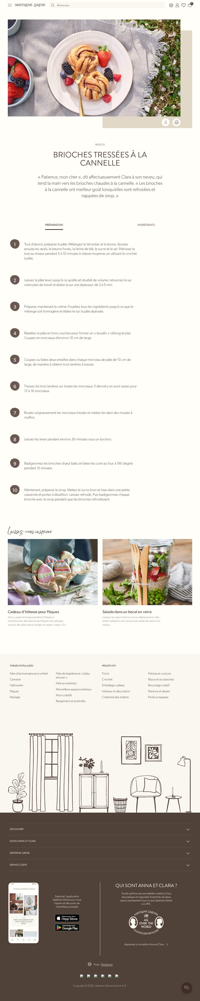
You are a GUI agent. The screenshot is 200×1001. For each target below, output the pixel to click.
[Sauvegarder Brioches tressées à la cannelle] (166, 122)
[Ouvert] (10, 5)
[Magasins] (171, 5)
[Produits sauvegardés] (183, 5)
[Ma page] (177, 5)
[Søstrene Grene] (30, 5)
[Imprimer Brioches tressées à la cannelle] (176, 122)
